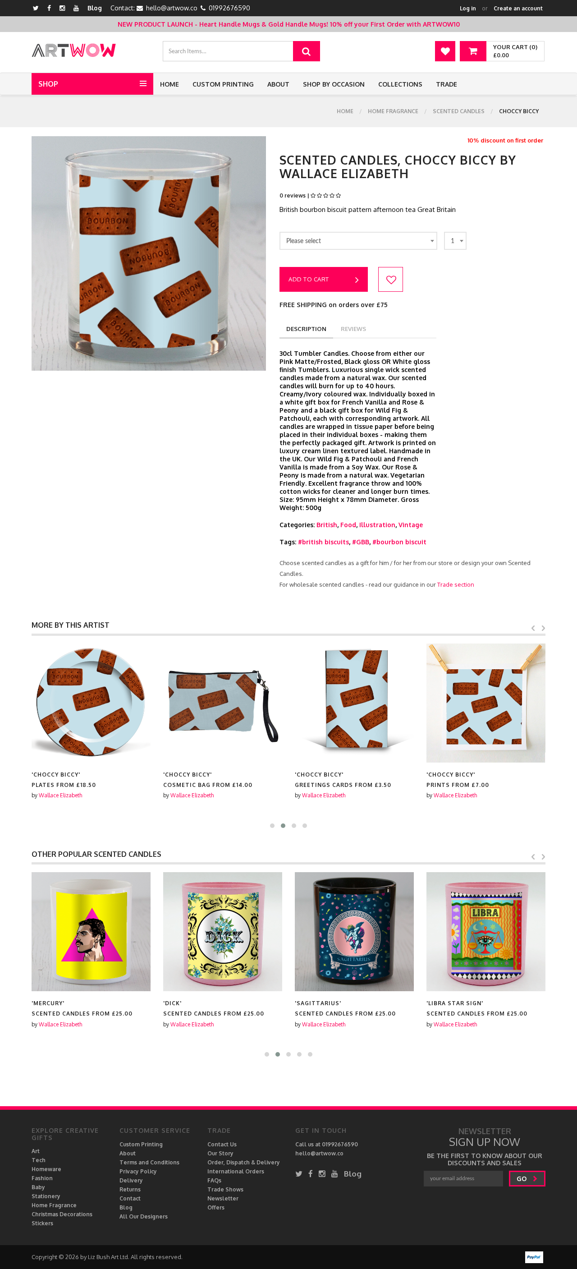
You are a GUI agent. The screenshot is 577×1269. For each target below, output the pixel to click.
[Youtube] (76, 8)
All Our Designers (143, 1216)
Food (348, 525)
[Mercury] (91, 931)
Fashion (42, 1178)
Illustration (377, 525)
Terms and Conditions (149, 1162)
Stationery (46, 1196)
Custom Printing (223, 84)
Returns (130, 1189)
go (522, 1178)
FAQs (214, 1180)
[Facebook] (49, 8)
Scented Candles (459, 111)
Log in (468, 8)
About (278, 84)
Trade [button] (446, 84)
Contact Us (222, 1144)
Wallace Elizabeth (60, 795)
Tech (39, 1160)
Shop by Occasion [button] (334, 84)
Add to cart (308, 279)
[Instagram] (62, 8)
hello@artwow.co (171, 8)
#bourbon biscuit (399, 542)
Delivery (131, 1180)
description (306, 328)
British (326, 525)
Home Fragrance (393, 111)
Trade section (455, 584)
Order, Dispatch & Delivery (243, 1162)
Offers (215, 1207)
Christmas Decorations (62, 1214)
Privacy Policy (138, 1171)
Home (169, 84)
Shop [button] (48, 83)
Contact (130, 1198)
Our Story (220, 1153)
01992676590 (229, 8)
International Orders (235, 1171)
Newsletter (222, 1198)
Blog (94, 8)
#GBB (360, 542)
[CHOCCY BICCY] (91, 703)
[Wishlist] (445, 51)
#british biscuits (323, 542)
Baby (38, 1187)
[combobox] (358, 241)
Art (36, 1151)
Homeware (46, 1169)
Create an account (518, 8)
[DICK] (222, 931)
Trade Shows (225, 1189)
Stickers (42, 1223)
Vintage (410, 525)
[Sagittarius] (354, 931)
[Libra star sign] (485, 931)
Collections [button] (400, 84)
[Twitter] (36, 8)
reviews (353, 328)
